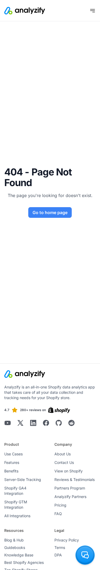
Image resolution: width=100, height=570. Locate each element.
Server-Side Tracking (22, 479)
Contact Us (64, 462)
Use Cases (13, 454)
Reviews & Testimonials (74, 479)
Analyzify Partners (70, 496)
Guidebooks (14, 547)
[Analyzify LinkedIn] (33, 423)
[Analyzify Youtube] (7, 423)
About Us (62, 454)
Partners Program (69, 488)
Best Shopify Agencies (24, 562)
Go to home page (50, 212)
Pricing (60, 505)
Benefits (11, 471)
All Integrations (17, 515)
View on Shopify (68, 471)
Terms (59, 547)
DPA (58, 555)
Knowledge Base (18, 555)
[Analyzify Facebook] (46, 423)
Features (11, 462)
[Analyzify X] (20, 423)
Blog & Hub (14, 540)
